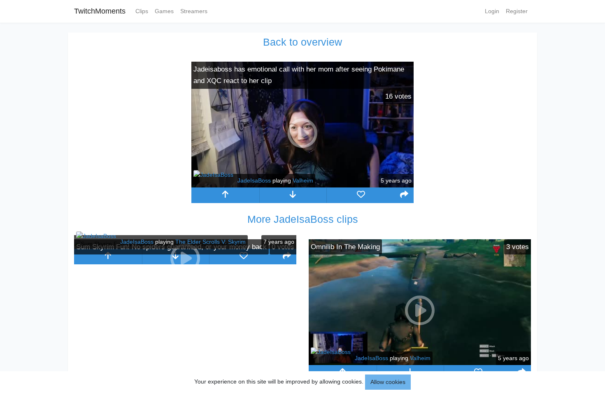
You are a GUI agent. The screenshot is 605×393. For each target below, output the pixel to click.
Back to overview (302, 42)
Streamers (193, 11)
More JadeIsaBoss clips (302, 219)
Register (517, 11)
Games (164, 11)
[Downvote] (293, 195)
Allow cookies (387, 382)
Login (492, 11)
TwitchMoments (100, 11)
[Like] (361, 195)
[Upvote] (225, 195)
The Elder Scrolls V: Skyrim (210, 241)
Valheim (303, 180)
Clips (141, 11)
